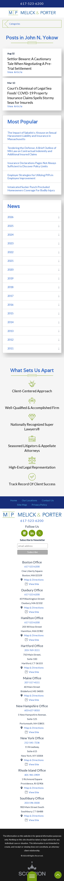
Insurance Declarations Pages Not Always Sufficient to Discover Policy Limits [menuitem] (31, 164)
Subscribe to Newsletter (32, 539)
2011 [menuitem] (10, 348)
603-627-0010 (32, 710)
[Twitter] (39, 533)
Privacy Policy (39, 504)
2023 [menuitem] (10, 243)
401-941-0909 (32, 774)
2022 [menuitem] (10, 252)
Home (13, 500)
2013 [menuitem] (10, 331)
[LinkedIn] (32, 533)
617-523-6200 (32, 4)
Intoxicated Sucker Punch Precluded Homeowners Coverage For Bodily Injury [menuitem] (31, 188)
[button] (32, 876)
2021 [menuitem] (10, 260)
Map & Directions (34, 579)
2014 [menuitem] (10, 322)
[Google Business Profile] (24, 533)
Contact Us (48, 500)
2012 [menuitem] (10, 339)
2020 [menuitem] (10, 269)
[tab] (59, 217)
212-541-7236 (32, 742)
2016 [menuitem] (10, 304)
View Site (34, 584)
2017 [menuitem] (10, 295)
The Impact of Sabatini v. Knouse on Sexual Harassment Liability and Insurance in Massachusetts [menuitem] (31, 136)
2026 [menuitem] (10, 217)
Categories (14, 24)
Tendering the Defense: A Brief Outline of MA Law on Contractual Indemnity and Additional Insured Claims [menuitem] (31, 151)
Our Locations (29, 500)
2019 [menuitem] (10, 278)
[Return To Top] (58, 875)
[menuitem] (13, 500)
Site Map (22, 504)
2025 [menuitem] (10, 225)
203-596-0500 (32, 802)
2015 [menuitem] (10, 313)
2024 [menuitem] (10, 234)
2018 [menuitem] (10, 287)
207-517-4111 (32, 682)
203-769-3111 (32, 650)
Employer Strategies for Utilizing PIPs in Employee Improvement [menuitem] (30, 176)
